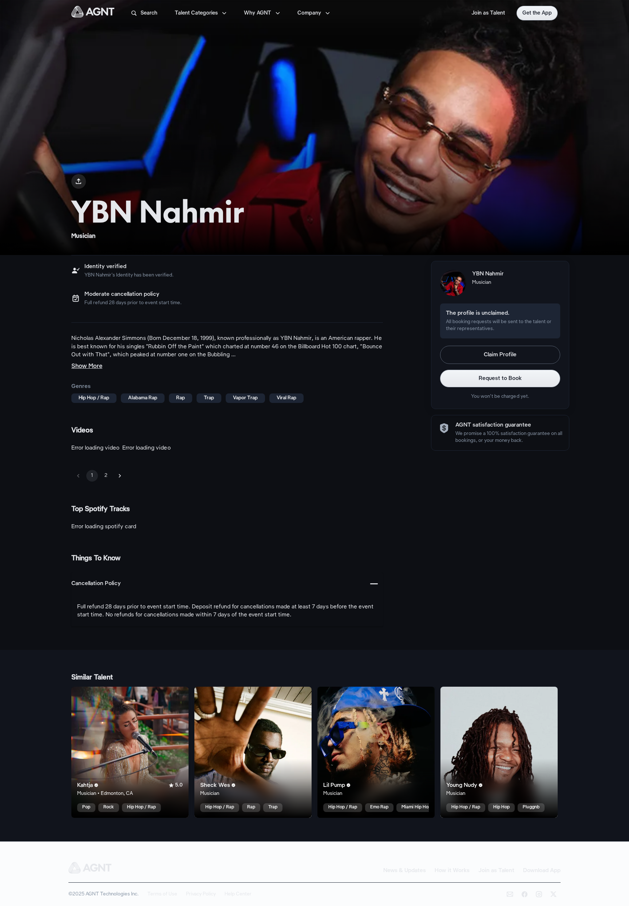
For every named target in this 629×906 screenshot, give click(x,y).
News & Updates (404, 871)
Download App (542, 871)
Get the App (537, 13)
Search (143, 13)
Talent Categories (201, 13)
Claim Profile (500, 355)
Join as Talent (488, 13)
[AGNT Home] (92, 13)
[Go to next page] (120, 476)
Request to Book (500, 378)
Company (314, 13)
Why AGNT (262, 13)
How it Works (452, 871)
